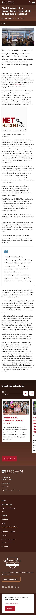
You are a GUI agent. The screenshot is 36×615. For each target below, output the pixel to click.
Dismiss (9, 608)
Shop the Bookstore (10, 579)
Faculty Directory (7, 504)
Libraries (4, 515)
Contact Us (5, 486)
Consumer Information (8, 539)
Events (4, 500)
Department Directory (8, 508)
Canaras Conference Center (10, 527)
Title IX (4, 535)
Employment (5, 546)
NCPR (3, 523)
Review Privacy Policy (11, 603)
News (4, 23)
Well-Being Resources (8, 542)
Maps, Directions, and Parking (10, 490)
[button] (14, 119)
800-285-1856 (6, 483)
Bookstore (5, 519)
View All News (8, 459)
